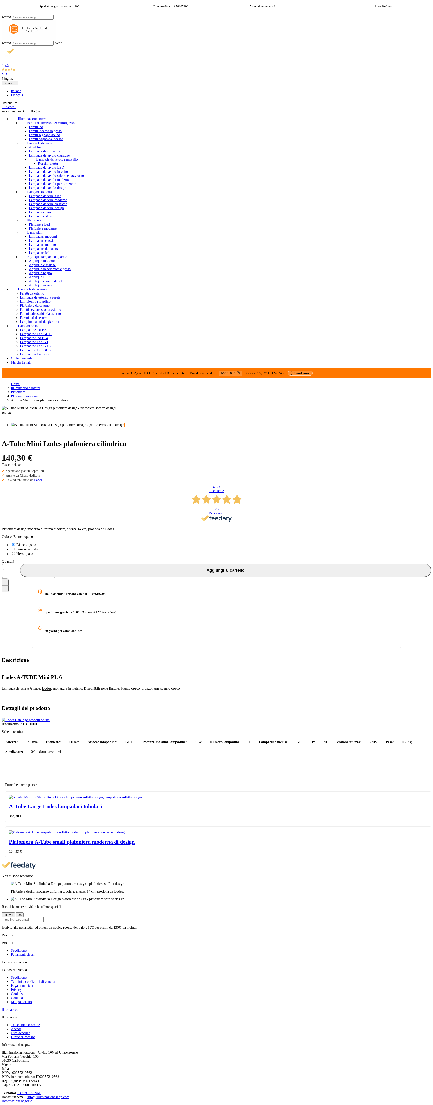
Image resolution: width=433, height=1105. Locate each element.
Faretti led (36, 127)
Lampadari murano (42, 244)
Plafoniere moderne (43, 228)
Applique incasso (41, 285)
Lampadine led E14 (34, 338)
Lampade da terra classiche (48, 204)
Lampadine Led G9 (34, 342)
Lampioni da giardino (35, 301)
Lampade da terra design (46, 208)
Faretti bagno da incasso (46, 139)
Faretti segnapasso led (44, 135)
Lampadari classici (42, 240)
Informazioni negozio (17, 1101)
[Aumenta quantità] (5, 581)
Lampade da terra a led (45, 196)
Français (17, 95)
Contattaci (18, 998)
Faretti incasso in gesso (45, 131)
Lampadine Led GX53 (36, 346)
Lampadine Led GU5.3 (36, 350)
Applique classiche (42, 265)
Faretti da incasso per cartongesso (47, 123)
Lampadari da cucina (44, 249)
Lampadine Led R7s (34, 354)
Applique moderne (42, 261)
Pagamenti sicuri (22, 954)
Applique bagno (40, 273)
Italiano (16, 91)
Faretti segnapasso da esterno (40, 309)
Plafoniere (30, 220)
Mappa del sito (21, 1002)
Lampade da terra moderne (48, 200)
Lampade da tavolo (37, 143)
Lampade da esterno (29, 289)
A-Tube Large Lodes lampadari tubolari (55, 806)
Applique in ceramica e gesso (50, 269)
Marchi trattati (21, 362)
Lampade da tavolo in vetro (48, 171)
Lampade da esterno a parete (40, 297)
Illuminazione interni (29, 119)
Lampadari (31, 232)
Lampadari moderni (43, 236)
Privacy (16, 990)
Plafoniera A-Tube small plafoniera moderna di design (72, 842)
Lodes (38, 480)
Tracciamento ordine (25, 1025)
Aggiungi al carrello (225, 570)
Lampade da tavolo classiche (49, 155)
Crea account (20, 1033)
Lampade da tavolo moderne (49, 180)
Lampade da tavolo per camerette (52, 184)
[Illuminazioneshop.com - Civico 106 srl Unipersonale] (29, 39)
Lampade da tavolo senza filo (53, 159)
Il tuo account (11, 1009)
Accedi (16, 1029)
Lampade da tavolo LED (46, 167)
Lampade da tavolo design (47, 188)
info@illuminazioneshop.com (48, 1097)
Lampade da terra (36, 192)
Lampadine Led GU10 (36, 334)
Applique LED (39, 277)
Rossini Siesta (48, 163)
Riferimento (11, 724)
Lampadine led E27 (34, 330)
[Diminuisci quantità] (5, 588)
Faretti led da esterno (34, 318)
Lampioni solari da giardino (39, 322)
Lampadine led (25, 326)
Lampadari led (39, 253)
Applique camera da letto (46, 281)
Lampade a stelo (40, 216)
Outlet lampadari (23, 358)
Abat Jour (36, 147)
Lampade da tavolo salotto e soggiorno (56, 175)
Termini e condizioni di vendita (33, 981)
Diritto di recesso (23, 1037)
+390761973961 (29, 1093)
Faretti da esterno (32, 293)
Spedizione (19, 950)
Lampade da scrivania (44, 151)
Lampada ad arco (41, 212)
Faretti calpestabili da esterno (40, 313)
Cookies (17, 994)
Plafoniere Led (39, 224)
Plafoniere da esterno (35, 305)
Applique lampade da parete (43, 257)
